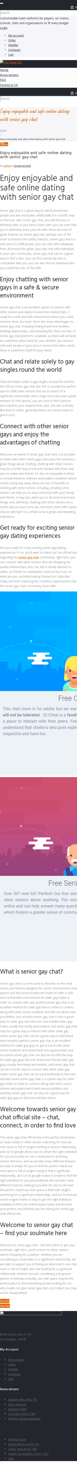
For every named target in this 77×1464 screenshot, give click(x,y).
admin (7, 166)
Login (3, 28)
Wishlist (13, 45)
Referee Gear (17, 1439)
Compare (14, 50)
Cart (11, 55)
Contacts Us (9, 85)
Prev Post (4, 1301)
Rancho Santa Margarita (24, 1419)
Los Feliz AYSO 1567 (22, 1414)
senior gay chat (28, 557)
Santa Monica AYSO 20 (23, 1444)
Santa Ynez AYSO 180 (22, 1449)
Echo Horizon (17, 1404)
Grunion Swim (17, 1409)
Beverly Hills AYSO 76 (22, 1400)
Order (12, 40)
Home (4, 70)
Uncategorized (22, 166)
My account (16, 35)
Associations (9, 75)
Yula (11, 1458)
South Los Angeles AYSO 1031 (28, 1454)
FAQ (3, 80)
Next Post (5, 1306)
